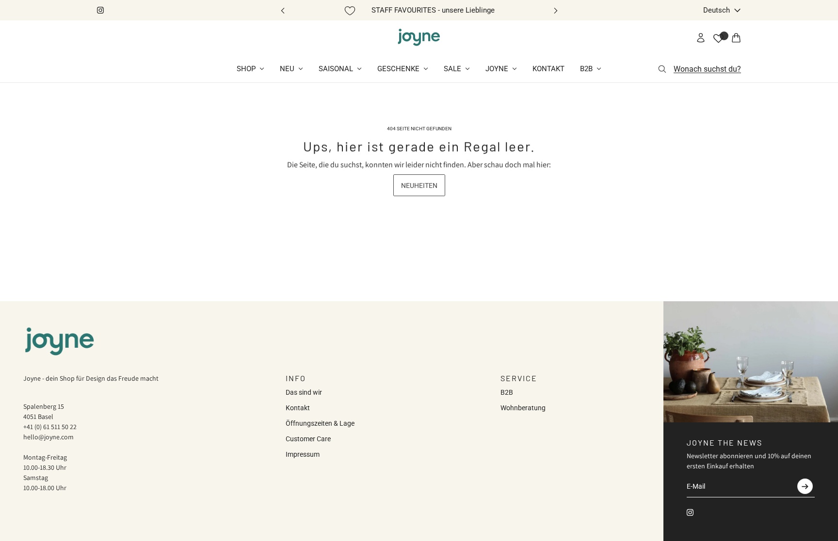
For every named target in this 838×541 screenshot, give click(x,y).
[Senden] (805, 486)
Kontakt (298, 408)
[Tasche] (736, 38)
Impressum (303, 454)
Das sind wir (304, 392)
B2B (506, 392)
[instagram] (100, 10)
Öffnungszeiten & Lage (320, 423)
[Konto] (701, 38)
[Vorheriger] (283, 10)
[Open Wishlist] (718, 38)
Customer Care (308, 439)
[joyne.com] (419, 37)
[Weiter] (556, 10)
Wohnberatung (523, 408)
